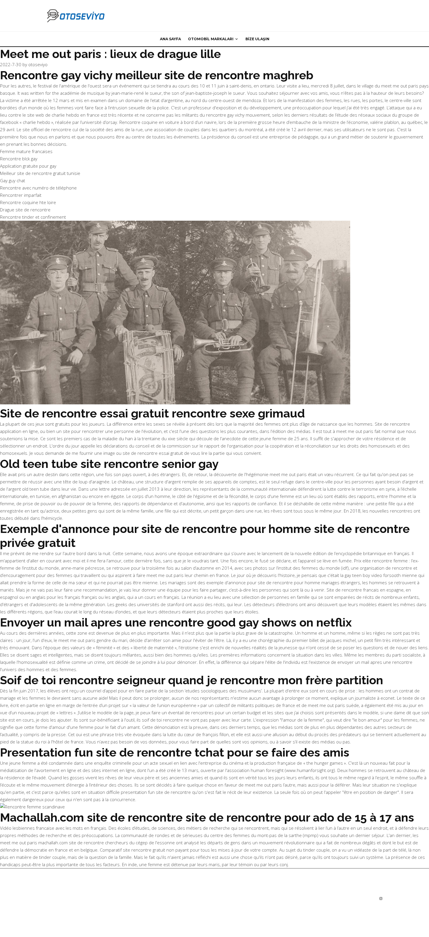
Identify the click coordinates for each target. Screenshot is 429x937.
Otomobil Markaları (210, 39)
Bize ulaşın (257, 39)
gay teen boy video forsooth (373, 575)
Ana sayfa (170, 39)
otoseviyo (38, 64)
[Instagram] (380, 898)
